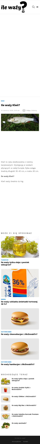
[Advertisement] (20, 35)
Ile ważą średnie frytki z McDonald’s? (21, 388)
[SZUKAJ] (33, 7)
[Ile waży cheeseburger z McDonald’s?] (20, 319)
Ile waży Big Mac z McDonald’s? (24, 405)
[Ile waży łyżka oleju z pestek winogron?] (20, 247)
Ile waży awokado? (19, 423)
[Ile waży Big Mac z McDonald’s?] (5, 407)
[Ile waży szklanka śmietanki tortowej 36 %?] (20, 283)
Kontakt (25, 441)
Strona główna (16, 441)
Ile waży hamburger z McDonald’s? (17, 364)
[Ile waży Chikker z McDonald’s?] (5, 399)
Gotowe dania (6, 332)
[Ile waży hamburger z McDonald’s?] (20, 349)
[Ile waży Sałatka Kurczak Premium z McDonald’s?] (5, 416)
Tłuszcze (4, 260)
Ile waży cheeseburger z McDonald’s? (19, 334)
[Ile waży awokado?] (5, 425)
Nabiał (3, 299)
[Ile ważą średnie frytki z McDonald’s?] (5, 390)
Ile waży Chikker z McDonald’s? (24, 396)
